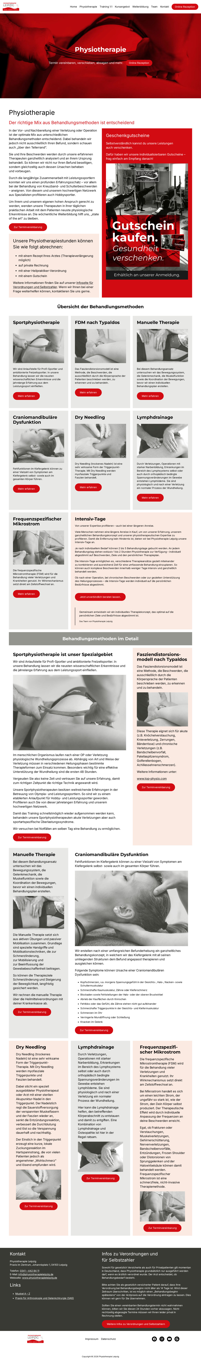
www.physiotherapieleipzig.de (39, 1277)
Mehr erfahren (26, 396)
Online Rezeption (185, 6)
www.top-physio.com (152, 778)
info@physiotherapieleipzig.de (35, 1274)
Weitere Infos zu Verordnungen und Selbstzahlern (136, 1324)
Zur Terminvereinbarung (28, 227)
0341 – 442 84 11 (29, 1270)
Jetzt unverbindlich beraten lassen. (100, 596)
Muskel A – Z (22, 1293)
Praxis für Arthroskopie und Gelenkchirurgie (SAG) (44, 1298)
